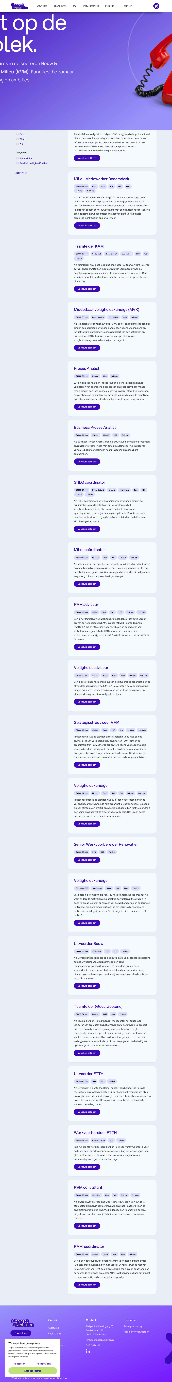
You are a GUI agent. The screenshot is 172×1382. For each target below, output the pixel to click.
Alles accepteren (32, 1370)
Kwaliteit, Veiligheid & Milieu (34, 163)
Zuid (22, 144)
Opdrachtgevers (91, 6)
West (22, 139)
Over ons (109, 6)
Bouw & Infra (60, 6)
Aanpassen (19, 1363)
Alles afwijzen (44, 1363)
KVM (74, 6)
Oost (22, 134)
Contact (128, 6)
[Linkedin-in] (88, 1351)
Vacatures (42, 6)
